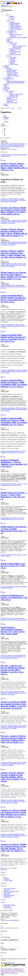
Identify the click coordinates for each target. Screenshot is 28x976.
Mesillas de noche (14, 24)
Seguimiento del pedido (9, 905)
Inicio (6, 14)
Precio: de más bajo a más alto (16, 145)
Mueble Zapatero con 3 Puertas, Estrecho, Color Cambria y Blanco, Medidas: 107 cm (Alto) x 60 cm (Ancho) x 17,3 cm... (14, 275)
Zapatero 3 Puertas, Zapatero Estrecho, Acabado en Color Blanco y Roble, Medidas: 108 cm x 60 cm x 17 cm (14, 166)
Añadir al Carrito (4, 174)
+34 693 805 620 (10, 1)
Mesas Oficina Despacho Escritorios (16, 81)
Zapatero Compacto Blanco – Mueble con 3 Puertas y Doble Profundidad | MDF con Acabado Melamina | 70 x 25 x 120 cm (14, 383)
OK (2, 124)
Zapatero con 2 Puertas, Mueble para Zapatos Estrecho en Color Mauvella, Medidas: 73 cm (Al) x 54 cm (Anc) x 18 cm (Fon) (14, 705)
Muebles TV (13, 53)
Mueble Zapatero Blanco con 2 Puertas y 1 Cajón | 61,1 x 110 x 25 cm (13, 566)
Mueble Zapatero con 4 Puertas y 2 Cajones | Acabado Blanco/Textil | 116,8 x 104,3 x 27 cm (14, 530)
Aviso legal (6, 890)
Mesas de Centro (17, 47)
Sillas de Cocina (14, 64)
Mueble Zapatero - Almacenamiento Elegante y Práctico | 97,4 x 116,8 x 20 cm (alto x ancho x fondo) (13, 630)
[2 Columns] (4, 133)
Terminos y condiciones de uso (11, 891)
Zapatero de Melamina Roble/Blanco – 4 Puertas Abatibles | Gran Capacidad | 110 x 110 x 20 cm (14, 463)
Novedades (6, 879)
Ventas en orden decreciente (8, 143)
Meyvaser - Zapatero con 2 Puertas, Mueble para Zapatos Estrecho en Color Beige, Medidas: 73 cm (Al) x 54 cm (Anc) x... (13, 670)
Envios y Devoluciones (9, 888)
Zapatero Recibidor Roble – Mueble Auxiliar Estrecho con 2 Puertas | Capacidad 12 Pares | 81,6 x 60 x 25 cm (13, 338)
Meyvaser (3, 160)
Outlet (8, 40)
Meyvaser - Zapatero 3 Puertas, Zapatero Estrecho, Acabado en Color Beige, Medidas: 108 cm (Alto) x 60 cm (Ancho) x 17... (13, 739)
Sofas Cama (10, 41)
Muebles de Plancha (12, 31)
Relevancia (4, 142)
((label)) (3, 948)
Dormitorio (11, 21)
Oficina (10, 33)
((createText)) (12, 949)
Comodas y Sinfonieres (15, 26)
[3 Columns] (4, 131)
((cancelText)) (4, 940)
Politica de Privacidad (9, 895)
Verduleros (12, 58)
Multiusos (12, 63)
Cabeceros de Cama (15, 27)
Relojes (8, 55)
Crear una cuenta (8, 907)
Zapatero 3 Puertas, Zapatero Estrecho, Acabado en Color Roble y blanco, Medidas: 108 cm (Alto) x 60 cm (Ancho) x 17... (14, 232)
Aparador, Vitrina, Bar (15, 48)
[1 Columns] (4, 135)
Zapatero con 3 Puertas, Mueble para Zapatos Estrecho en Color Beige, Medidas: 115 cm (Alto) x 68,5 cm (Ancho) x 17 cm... (13, 813)
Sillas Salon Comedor (15, 54)
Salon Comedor (12, 43)
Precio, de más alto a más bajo (8, 146)
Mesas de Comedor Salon (19, 46)
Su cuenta (3, 899)
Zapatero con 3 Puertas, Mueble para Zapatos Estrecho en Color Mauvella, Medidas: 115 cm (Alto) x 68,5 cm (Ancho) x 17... (13, 847)
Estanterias (12, 50)
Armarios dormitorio (15, 23)
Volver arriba (4, 869)
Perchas (12, 17)
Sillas (8, 20)
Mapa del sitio (7, 897)
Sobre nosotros (7, 892)
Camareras (12, 60)
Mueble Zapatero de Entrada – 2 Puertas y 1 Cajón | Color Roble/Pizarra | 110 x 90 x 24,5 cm (14, 496)
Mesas (13, 44)
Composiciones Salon (15, 51)
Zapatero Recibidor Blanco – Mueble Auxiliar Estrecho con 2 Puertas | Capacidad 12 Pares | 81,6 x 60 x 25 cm (13, 298)
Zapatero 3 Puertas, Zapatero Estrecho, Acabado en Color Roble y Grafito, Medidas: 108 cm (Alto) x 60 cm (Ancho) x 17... (14, 254)
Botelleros (9, 38)
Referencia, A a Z (20, 146)
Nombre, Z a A (5, 145)
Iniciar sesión (7, 906)
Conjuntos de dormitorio (16, 29)
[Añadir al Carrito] (1, 204)
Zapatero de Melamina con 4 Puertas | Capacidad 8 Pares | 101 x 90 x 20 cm (14, 597)
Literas (11, 30)
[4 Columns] (4, 129)
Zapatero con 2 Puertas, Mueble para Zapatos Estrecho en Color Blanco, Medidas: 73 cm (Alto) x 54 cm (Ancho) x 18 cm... (13, 211)
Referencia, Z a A (5, 148)
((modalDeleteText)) (13, 940)
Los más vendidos (8, 880)
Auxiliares (10, 16)
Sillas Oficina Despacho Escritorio (18, 37)
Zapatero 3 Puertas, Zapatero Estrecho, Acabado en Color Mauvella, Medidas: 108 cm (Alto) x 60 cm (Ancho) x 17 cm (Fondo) (13, 777)
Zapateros (12, 19)
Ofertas (5, 877)
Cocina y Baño (12, 57)
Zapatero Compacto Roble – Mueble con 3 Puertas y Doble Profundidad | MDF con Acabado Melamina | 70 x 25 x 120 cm (14, 421)
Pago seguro (7, 894)
